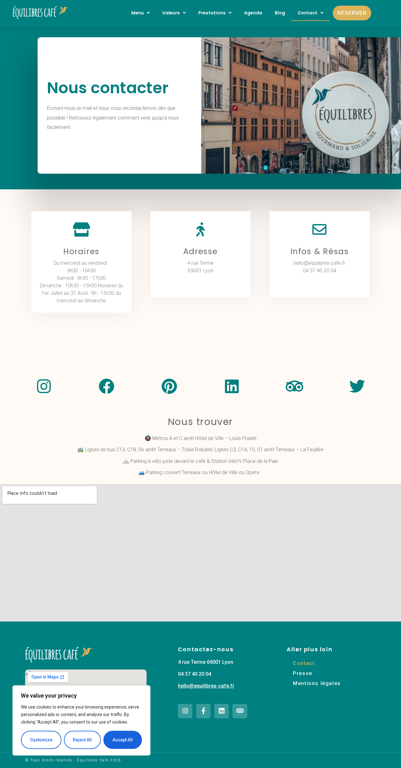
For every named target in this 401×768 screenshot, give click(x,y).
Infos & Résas (319, 251)
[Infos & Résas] (319, 229)
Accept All (122, 739)
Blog (280, 13)
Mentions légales (317, 683)
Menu (137, 13)
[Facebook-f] (203, 711)
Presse (302, 673)
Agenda (253, 13)
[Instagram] (185, 711)
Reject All (82, 739)
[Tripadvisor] (239, 711)
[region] (81, 720)
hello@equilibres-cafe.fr (206, 686)
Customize (41, 739)
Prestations (212, 13)
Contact (307, 13)
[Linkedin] (221, 711)
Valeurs (171, 13)
